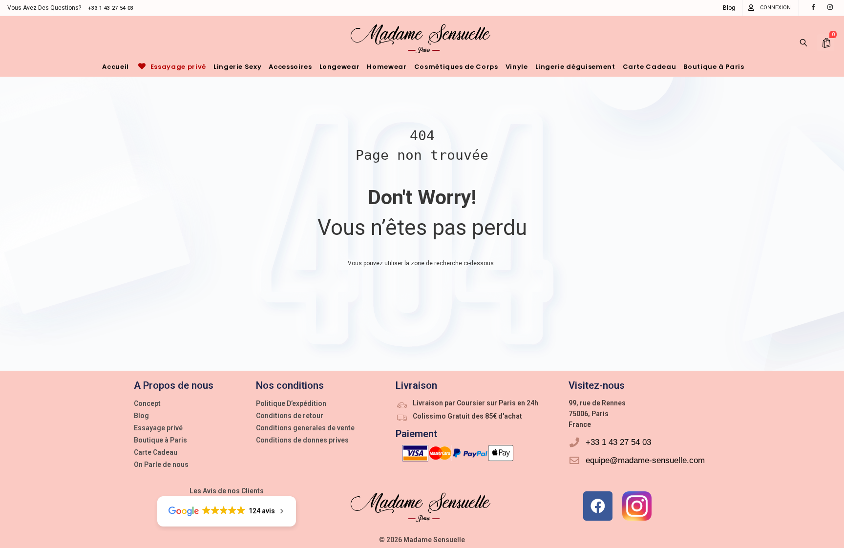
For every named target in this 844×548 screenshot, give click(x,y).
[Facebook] (597, 506)
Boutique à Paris (160, 440)
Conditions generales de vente (305, 428)
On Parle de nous (161, 464)
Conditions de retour (289, 416)
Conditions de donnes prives (302, 440)
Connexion (775, 7)
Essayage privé (158, 428)
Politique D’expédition (291, 403)
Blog (729, 7)
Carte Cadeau (155, 452)
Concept (147, 403)
